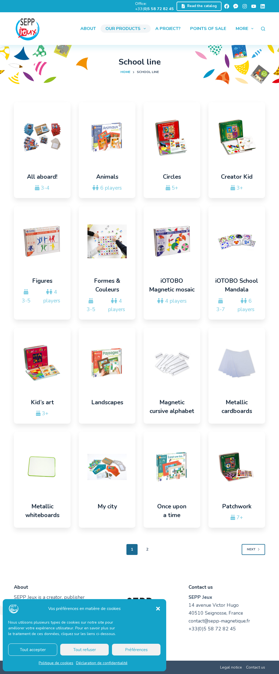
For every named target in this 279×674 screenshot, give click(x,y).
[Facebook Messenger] (235, 6)
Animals (107, 177)
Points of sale (208, 29)
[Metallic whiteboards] (42, 467)
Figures (42, 281)
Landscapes (107, 402)
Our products (123, 29)
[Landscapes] (107, 363)
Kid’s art (42, 402)
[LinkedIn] (262, 6)
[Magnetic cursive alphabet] (172, 363)
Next (251, 549)
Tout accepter (33, 649)
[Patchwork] (236, 467)
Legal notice (231, 667)
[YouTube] (253, 6)
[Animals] (107, 137)
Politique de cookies (56, 663)
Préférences (136, 649)
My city (107, 506)
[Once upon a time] (172, 467)
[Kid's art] (42, 363)
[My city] (107, 467)
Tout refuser (84, 649)
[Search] (263, 29)
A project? (168, 29)
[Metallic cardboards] (236, 363)
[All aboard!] (42, 137)
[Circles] (172, 137)
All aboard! (42, 177)
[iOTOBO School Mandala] (236, 241)
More (242, 29)
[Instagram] (244, 6)
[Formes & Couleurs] (107, 241)
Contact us (255, 667)
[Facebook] (226, 6)
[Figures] (42, 241)
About (88, 29)
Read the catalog (202, 6)
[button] (158, 608)
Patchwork (236, 506)
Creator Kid (237, 177)
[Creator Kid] (236, 137)
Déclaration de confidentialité (102, 663)
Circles (172, 177)
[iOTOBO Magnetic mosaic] (172, 241)
